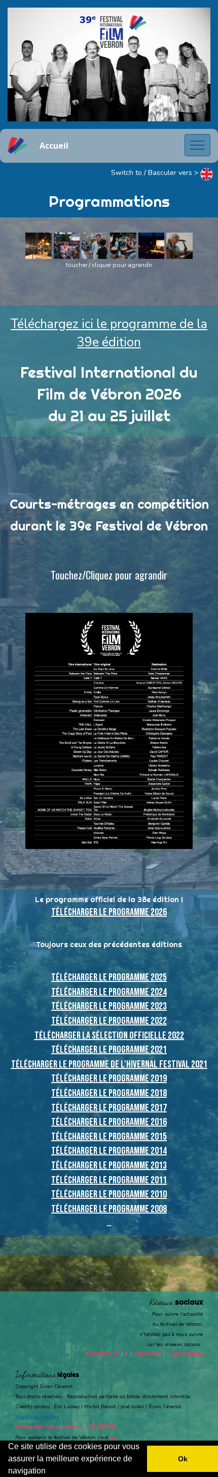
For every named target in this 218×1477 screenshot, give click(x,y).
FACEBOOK (102, 1354)
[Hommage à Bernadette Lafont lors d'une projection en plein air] (151, 245)
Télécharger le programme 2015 (109, 1137)
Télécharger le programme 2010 (109, 1194)
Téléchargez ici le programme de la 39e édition (109, 333)
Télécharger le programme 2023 (109, 1006)
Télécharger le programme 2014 (109, 1151)
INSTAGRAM (185, 1354)
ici (113, 1437)
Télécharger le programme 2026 (109, 912)
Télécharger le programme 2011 (109, 1180)
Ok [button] (183, 1459)
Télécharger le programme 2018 (109, 1093)
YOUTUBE (147, 1354)
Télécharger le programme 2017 (109, 1108)
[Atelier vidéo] (95, 245)
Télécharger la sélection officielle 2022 (109, 1036)
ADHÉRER (101, 1426)
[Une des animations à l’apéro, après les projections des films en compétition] (179, 245)
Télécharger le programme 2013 (109, 1165)
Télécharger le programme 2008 (109, 1209)
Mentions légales (37, 1416)
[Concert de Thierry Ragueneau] (38, 245)
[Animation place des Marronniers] (123, 245)
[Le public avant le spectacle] (67, 245)
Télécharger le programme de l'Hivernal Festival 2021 (109, 1064)
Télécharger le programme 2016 (109, 1122)
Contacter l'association (48, 1426)
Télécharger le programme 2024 (109, 992)
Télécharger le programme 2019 (109, 1078)
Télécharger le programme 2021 (109, 1050)
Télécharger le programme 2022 (109, 1021)
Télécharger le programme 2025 (109, 977)
